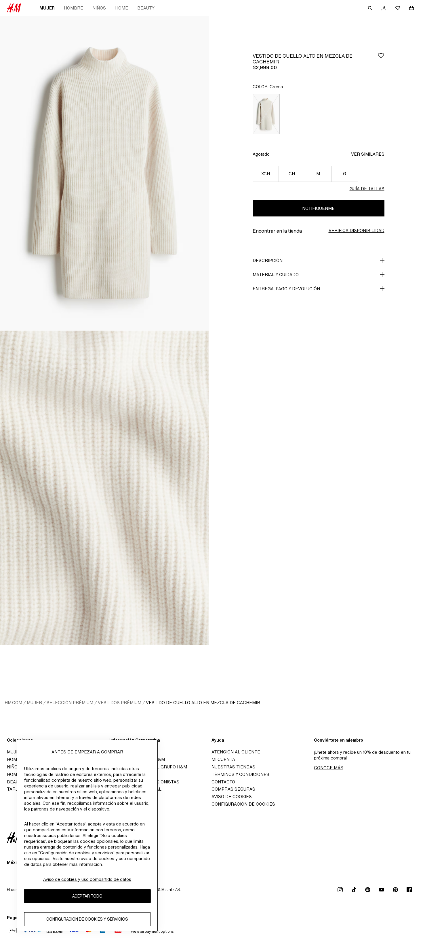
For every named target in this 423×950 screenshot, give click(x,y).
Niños (99, 7)
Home (121, 7)
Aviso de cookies (232, 796)
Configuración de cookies (243, 804)
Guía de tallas (367, 188)
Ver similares (367, 154)
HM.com (13, 702)
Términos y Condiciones (240, 774)
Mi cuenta (223, 759)
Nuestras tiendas (233, 766)
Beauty (146, 7)
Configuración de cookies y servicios (87, 919)
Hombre (73, 7)
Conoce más (328, 767)
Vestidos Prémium (119, 702)
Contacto (223, 781)
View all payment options (152, 931)
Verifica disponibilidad (356, 230)
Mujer (47, 7)
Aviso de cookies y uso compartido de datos (87, 879)
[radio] (266, 114)
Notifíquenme (318, 208)
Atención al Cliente (236, 751)
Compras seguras (233, 789)
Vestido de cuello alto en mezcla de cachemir (203, 702)
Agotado (261, 154)
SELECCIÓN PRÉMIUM (70, 702)
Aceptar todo (87, 896)
